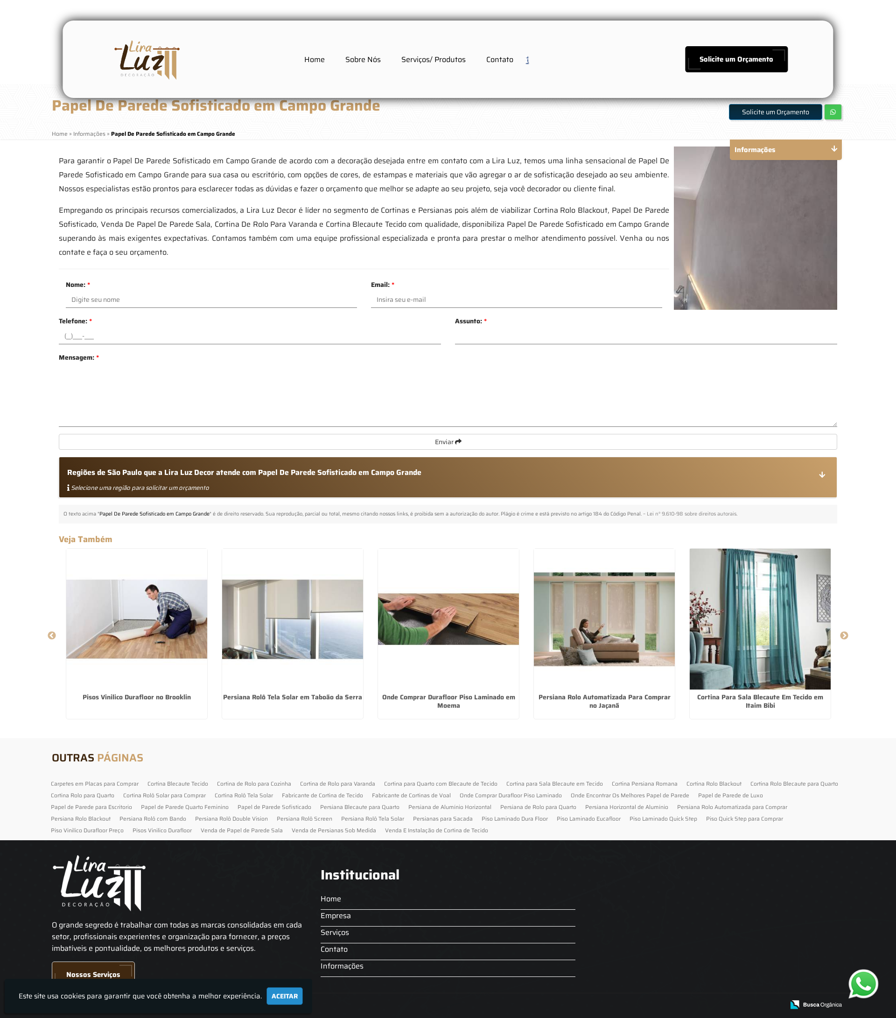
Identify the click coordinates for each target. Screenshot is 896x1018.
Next (844, 636)
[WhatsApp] (864, 984)
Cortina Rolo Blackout (714, 783)
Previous (51, 636)
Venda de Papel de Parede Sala (242, 830)
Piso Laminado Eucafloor (589, 818)
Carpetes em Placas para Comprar (95, 783)
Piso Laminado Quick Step (663, 818)
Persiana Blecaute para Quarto (359, 806)
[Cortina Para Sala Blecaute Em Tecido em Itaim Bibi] (760, 619)
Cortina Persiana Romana (645, 783)
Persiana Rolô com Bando (152, 818)
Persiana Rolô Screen (304, 818)
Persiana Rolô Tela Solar (372, 818)
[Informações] (534, 59)
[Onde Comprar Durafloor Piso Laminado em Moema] (448, 619)
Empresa (336, 915)
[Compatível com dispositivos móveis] (773, 1005)
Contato (499, 59)
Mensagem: (79, 357)
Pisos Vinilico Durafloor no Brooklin (137, 697)
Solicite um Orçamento (736, 59)
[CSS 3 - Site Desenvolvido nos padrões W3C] (741, 1005)
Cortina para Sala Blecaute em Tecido (554, 783)
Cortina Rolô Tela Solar (244, 795)
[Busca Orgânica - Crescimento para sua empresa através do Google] (816, 1004)
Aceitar (285, 996)
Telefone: (75, 321)
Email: (382, 284)
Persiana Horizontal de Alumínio (626, 806)
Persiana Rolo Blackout (81, 818)
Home (314, 59)
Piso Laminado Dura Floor (515, 818)
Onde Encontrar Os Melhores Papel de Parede (630, 795)
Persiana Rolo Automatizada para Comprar (732, 806)
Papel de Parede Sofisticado (274, 806)
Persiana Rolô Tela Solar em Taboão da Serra (292, 697)
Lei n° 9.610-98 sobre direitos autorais (691, 514)
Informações (342, 966)
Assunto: (471, 321)
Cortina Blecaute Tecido (177, 783)
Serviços (335, 932)
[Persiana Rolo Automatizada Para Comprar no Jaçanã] (604, 619)
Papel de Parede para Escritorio (91, 806)
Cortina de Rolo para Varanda (337, 783)
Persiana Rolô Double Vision (231, 818)
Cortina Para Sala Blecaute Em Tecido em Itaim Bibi (760, 701)
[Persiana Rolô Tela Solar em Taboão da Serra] (292, 619)
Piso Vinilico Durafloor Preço (87, 830)
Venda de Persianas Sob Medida (334, 830)
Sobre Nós (363, 59)
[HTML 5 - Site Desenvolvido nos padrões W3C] (708, 1005)
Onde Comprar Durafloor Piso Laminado (511, 795)
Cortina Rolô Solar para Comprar (164, 795)
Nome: (78, 284)
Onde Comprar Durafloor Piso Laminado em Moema (448, 701)
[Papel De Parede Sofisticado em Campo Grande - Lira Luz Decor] (145, 59)
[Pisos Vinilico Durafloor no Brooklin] (136, 619)
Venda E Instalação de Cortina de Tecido (436, 830)
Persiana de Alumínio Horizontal (449, 806)
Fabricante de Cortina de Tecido (322, 795)
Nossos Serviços (93, 974)
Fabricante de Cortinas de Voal (411, 795)
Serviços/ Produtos (433, 59)
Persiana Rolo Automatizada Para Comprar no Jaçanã (605, 701)
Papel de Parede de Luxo (730, 795)
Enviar (445, 442)
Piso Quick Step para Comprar (744, 818)
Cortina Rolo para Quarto (82, 795)
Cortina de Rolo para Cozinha (254, 783)
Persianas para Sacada (443, 818)
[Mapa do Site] (684, 1005)
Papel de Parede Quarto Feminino (185, 806)
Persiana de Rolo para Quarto (538, 806)
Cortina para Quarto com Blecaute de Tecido (440, 783)
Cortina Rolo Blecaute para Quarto (794, 783)
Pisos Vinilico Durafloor (162, 830)
